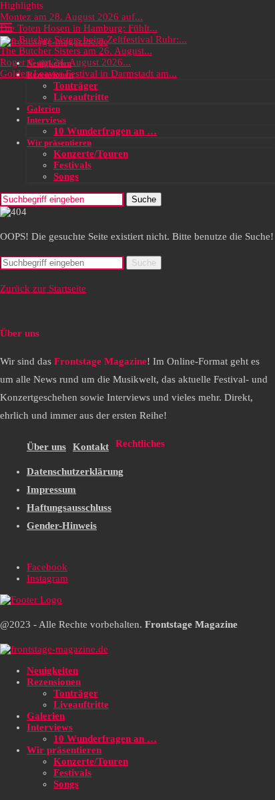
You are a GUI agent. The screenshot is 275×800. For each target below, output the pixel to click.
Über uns (46, 446)
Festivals (72, 165)
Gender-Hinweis (62, 525)
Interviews (46, 120)
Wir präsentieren (59, 143)
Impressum (51, 489)
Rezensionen (50, 74)
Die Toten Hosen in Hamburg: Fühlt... (79, 28)
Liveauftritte (81, 96)
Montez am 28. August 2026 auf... (71, 16)
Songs (66, 176)
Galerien (43, 109)
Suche (143, 199)
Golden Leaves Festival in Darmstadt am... (88, 73)
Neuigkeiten (49, 63)
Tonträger (75, 85)
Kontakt (91, 446)
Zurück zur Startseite (43, 288)
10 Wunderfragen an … (105, 131)
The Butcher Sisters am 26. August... (76, 50)
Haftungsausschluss (69, 507)
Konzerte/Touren (90, 153)
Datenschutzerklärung (75, 471)
